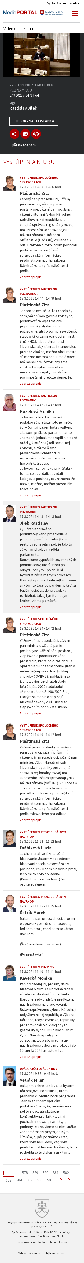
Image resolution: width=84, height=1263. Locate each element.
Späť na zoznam (22, 145)
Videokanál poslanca (34, 121)
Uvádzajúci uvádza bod (38, 1069)
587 (50, 1180)
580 (45, 1172)
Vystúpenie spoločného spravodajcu (39, 179)
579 (35, 1172)
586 (39, 1180)
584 (19, 1180)
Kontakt (75, 3)
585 (29, 1180)
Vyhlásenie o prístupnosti (33, 1253)
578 (25, 1172)
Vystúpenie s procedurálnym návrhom (43, 834)
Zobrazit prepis (31, 277)
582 (66, 1172)
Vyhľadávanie (56, 3)
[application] (42, 55)
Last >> (67, 1180)
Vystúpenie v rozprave (38, 967)
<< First (8, 1172)
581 (56, 1172)
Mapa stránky (57, 1253)
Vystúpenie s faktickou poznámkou (38, 291)
